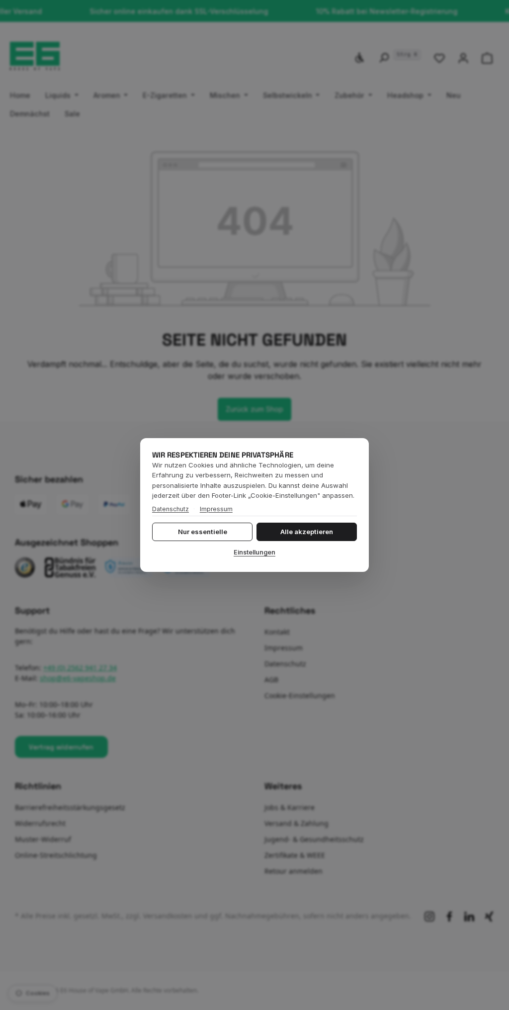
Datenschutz (170, 509)
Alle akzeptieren (306, 532)
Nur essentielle (202, 532)
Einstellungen (254, 552)
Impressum (216, 509)
